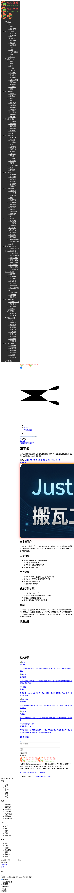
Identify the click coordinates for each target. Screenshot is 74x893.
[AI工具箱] (29, 366)
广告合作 (36, 772)
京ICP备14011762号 (44, 776)
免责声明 (30, 772)
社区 (8, 779)
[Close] (1, 875)
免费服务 (51, 460)
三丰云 (33, 460)
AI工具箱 (35, 776)
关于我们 (43, 772)
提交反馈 (4, 891)
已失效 (5, 879)
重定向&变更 (7, 882)
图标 (2, 867)
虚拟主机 (57, 460)
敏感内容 (6, 886)
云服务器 (39, 460)
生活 (11, 779)
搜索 (2, 779)
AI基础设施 (24, 443)
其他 (4, 889)
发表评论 (23, 753)
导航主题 (4, 865)
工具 (5, 779)
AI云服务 (31, 443)
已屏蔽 (5, 884)
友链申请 (23, 772)
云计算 (44, 460)
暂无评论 (24, 737)
